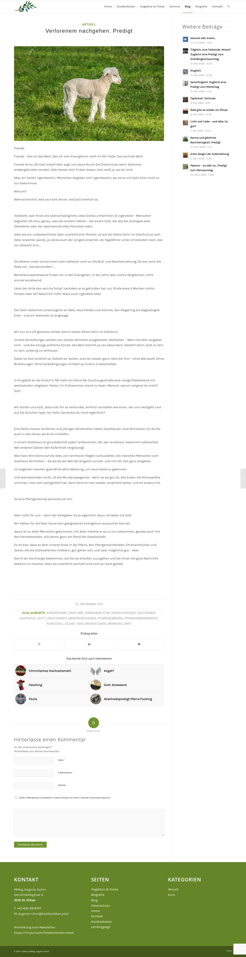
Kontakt (97, 916)
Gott (41, 618)
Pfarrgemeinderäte (141, 618)
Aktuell (89, 24)
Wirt (128, 623)
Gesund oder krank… (203, 38)
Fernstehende (123, 612)
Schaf (70, 623)
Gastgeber (146, 612)
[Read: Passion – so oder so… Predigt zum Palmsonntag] (185, 167)
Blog (94, 900)
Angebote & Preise (104, 889)
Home (95, 911)
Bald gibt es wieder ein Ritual (208, 110)
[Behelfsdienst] (3, 479)
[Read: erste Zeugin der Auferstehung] (185, 155)
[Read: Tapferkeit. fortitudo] (185, 99)
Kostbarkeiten (101, 922)
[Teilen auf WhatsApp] (39, 644)
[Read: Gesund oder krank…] (185, 39)
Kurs (171, 895)
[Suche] (228, 6)
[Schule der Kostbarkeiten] (25, 6)
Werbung (115, 623)
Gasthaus (27, 618)
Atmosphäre (57, 612)
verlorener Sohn (91, 623)
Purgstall (55, 623)
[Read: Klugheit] (185, 72)
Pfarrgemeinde (110, 618)
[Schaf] (89, 93)
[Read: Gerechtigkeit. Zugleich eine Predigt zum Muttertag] (185, 83)
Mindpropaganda (82, 618)
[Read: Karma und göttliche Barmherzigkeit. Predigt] (185, 139)
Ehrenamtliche (97, 612)
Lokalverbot (56, 618)
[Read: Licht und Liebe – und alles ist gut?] (185, 122)
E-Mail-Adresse (65, 772)
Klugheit (195, 70)
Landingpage (100, 927)
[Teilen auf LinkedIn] (89, 644)
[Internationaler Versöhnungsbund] (243, 479)
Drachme (75, 612)
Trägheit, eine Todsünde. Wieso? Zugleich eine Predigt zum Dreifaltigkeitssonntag (210, 54)
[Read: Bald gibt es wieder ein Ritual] (185, 111)
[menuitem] (108, 6)
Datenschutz (100, 906)
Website (62, 785)
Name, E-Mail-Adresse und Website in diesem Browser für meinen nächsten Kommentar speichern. (65, 798)
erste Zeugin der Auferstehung (209, 154)
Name (61, 759)
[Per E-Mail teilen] (139, 644)
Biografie (97, 895)
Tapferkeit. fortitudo (203, 98)
